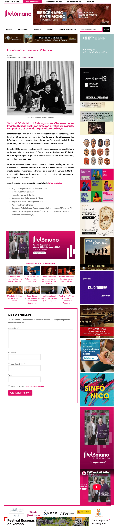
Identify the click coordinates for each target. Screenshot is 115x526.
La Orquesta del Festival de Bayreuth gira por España (49, 298)
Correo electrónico (16, 364)
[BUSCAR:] (91, 29)
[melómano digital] (97, 50)
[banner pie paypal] (57, 521)
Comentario (13, 328)
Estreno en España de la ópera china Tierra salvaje (66, 278)
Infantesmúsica (27, 57)
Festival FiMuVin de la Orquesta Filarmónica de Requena (66, 299)
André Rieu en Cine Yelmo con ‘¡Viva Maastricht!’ (31, 278)
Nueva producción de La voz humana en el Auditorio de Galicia (49, 280)
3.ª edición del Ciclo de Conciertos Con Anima (14, 298)
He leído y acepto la (28, 386)
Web (10, 375)
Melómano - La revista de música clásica (18, 13)
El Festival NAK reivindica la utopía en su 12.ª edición (14, 278)
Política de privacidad (35, 386)
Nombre (12, 353)
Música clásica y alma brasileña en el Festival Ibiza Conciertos (32, 299)
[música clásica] (97, 355)
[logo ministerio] (84, 512)
